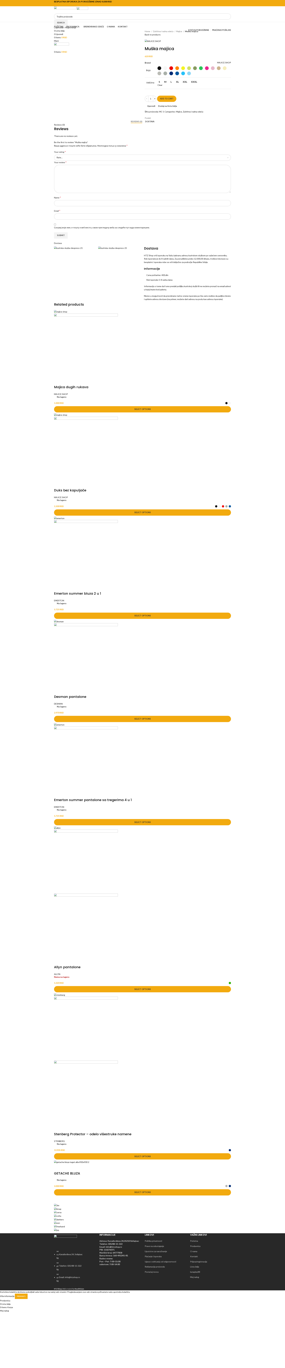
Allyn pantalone (67, 967)
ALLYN (57, 974)
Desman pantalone (70, 696)
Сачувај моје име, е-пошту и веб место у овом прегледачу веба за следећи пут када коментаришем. (102, 227)
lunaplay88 (195, 1272)
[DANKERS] (59, 1219)
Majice (179, 31)
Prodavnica (195, 1246)
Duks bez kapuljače (70, 490)
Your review (60, 162)
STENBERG (59, 1141)
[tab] (136, 121)
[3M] (56, 1205)
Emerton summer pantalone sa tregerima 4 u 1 (93, 800)
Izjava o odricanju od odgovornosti (160, 1261)
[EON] (57, 1223)
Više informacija (7, 1296)
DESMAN (58, 703)
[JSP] (56, 1229)
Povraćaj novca (152, 1272)
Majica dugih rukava (71, 387)
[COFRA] (57, 1216)
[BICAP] (57, 1209)
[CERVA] (57, 1212)
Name (57, 197)
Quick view (65, 381)
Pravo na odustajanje (154, 1246)
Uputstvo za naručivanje (156, 1251)
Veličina (150, 82)
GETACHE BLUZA (67, 1173)
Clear (159, 85)
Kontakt (194, 1256)
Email (57, 210)
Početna (194, 1241)
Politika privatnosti (153, 1241)
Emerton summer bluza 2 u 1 (77, 593)
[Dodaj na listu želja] (73, 381)
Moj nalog (194, 1277)
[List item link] (74, 1268)
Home (148, 31)
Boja (148, 70)
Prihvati (21, 1296)
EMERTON (59, 600)
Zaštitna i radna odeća (163, 31)
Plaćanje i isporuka (153, 1256)
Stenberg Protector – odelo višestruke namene (92, 1134)
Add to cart (166, 98)
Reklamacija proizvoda (155, 1266)
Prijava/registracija (198, 1261)
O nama (193, 1251)
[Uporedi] (57, 381)
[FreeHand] (59, 1226)
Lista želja (194, 1266)
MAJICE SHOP (224, 62)
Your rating (60, 151)
